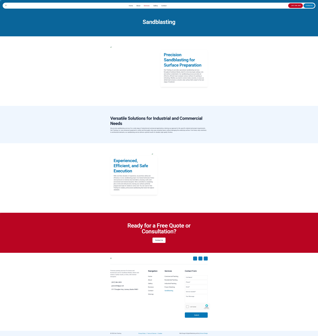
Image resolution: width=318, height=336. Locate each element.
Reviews (151, 287)
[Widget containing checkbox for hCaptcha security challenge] (197, 307)
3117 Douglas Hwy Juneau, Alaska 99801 (124, 289)
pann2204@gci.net (117, 286)
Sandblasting (169, 290)
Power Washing (170, 287)
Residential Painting (171, 280)
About (138, 6)
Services (147, 6)
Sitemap (151, 294)
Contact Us (309, 5)
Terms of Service (151, 333)
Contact (164, 6)
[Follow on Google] (200, 259)
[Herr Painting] (9, 6)
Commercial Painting (171, 276)
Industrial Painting (170, 283)
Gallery (155, 6)
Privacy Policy (142, 333)
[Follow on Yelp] (206, 259)
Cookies (160, 333)
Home (131, 6)
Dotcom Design (204, 333)
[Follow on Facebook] (195, 259)
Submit (196, 315)
